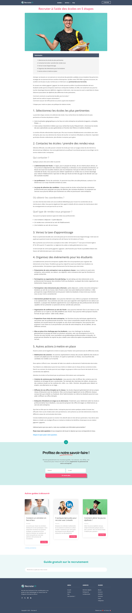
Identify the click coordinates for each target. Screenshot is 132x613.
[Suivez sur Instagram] (28, 598)
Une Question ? (71, 596)
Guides (59, 3)
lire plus (44, 542)
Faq (73, 3)
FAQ (68, 594)
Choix (99, 598)
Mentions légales (87, 590)
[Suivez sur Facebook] (22, 598)
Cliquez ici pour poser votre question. (45, 435)
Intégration (101, 600)
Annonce (57, 523)
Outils (67, 3)
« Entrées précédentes (30, 548)
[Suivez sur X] (25, 598)
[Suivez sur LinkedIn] (31, 598)
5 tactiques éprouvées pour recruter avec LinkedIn (66, 519)
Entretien (28, 523)
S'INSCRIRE (106, 2)
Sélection (100, 594)
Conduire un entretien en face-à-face (36, 519)
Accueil (69, 590)
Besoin (99, 590)
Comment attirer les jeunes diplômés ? (95, 519)
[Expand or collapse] (96, 55)
